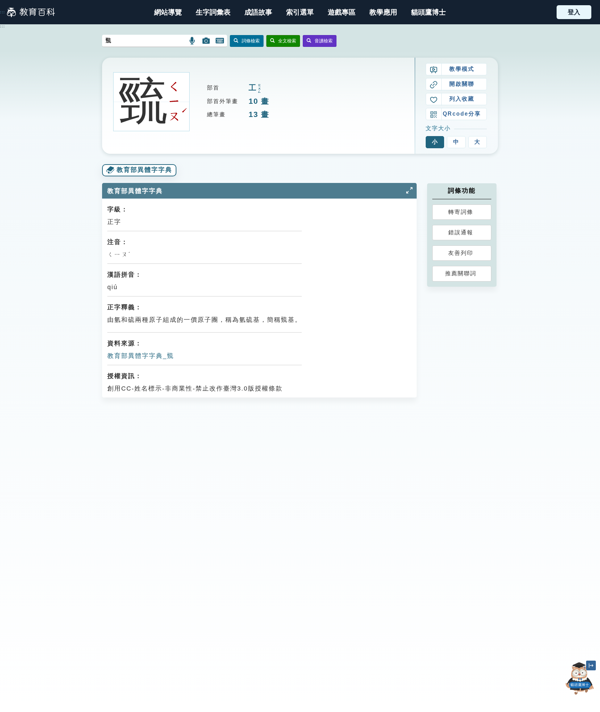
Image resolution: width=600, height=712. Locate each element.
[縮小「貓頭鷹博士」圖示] (591, 665)
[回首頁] (31, 12)
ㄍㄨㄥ (259, 89)
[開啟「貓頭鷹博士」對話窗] (580, 678)
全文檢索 (287, 40)
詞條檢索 (251, 40)
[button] (300, 12)
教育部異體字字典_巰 (140, 355)
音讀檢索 (324, 40)
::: (2, 12)
